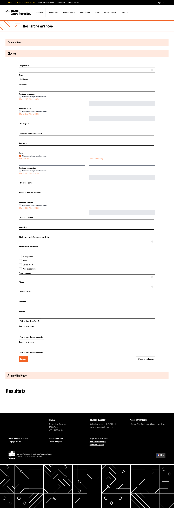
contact (124, 12)
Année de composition (27, 168)
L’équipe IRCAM (15, 441)
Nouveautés (85, 12)
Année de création (26, 202)
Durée (21, 153)
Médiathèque (69, 12)
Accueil (39, 12)
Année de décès (25, 109)
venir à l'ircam (73, 2)
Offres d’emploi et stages (18, 438)
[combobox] (87, 70)
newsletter (61, 2)
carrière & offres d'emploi (25, 2)
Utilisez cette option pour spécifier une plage (34, 97)
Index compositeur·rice (105, 12)
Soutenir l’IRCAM (56, 438)
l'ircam (10, 2)
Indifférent (24, 79)
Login (159, 2)
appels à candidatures (46, 2)
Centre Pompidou (56, 441)
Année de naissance (27, 94)
